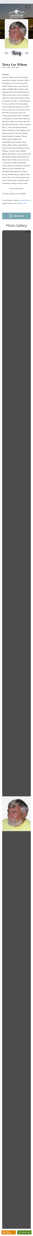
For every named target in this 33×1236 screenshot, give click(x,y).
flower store (23, 203)
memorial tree (24, 200)
